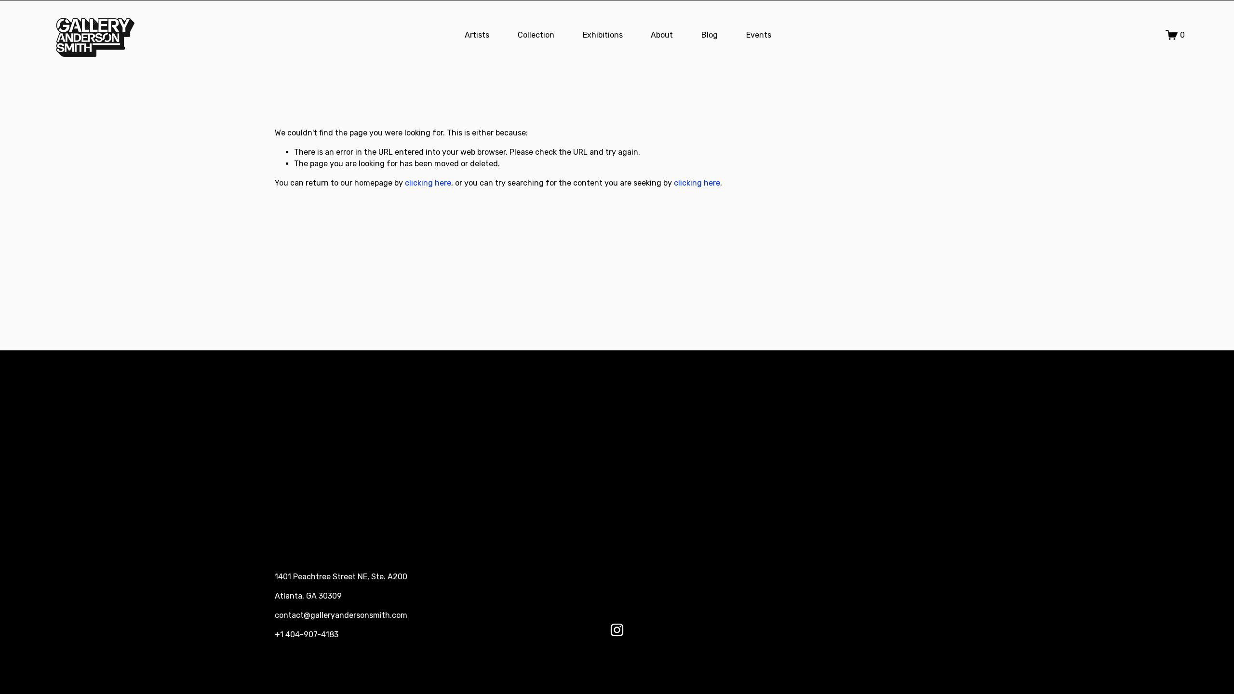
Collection (536, 35)
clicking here (428, 182)
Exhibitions (603, 35)
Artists (477, 35)
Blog (709, 35)
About (662, 35)
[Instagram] (617, 630)
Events (758, 35)
